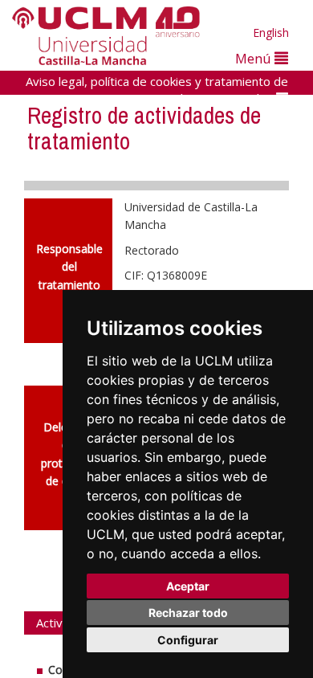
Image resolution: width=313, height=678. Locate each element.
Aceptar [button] (187, 586)
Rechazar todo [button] (188, 612)
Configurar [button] (187, 640)
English (271, 32)
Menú (254, 58)
